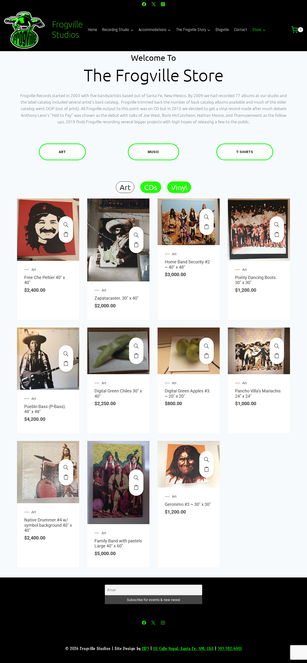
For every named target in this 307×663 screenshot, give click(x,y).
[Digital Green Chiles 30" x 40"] (136, 346)
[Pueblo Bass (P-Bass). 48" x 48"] (66, 353)
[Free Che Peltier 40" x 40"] (66, 224)
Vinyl (179, 187)
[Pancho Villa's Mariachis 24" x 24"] (276, 346)
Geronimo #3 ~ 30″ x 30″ (188, 504)
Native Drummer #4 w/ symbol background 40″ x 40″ (48, 525)
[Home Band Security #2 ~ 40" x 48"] (206, 217)
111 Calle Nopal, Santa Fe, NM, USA (183, 648)
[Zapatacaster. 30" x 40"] (136, 235)
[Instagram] (163, 4)
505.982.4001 (230, 648)
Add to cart (66, 234)
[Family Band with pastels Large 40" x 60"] (136, 477)
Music (153, 152)
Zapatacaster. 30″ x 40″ (116, 298)
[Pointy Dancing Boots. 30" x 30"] (276, 224)
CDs (150, 187)
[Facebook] (144, 4)
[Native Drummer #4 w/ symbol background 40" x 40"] (66, 467)
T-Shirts (244, 152)
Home (92, 29)
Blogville (222, 29)
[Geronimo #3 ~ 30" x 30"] (206, 459)
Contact (240, 29)
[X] (153, 4)
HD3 (145, 648)
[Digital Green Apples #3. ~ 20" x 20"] (206, 346)
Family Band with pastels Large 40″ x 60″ (118, 543)
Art (62, 152)
